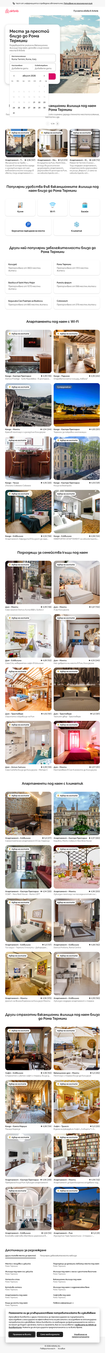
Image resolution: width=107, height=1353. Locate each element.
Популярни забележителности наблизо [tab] (58, 1255)
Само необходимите (49, 1334)
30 (44, 108)
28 (34, 108)
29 (39, 108)
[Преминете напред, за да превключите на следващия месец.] (44, 76)
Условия (61, 1348)
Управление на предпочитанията (80, 1335)
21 (34, 102)
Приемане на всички (22, 1334)
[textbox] (21, 68)
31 (14, 113)
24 (14, 108)
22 (39, 102)
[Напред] (57, 124)
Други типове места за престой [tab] (20, 1255)
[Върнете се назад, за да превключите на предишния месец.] (14, 76)
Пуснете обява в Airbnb (85, 11)
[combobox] (33, 59)
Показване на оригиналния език (78, 3)
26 (24, 108)
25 (19, 108)
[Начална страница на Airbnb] (12, 11)
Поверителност (47, 1348)
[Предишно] (48, 124)
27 (29, 108)
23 (44, 102)
